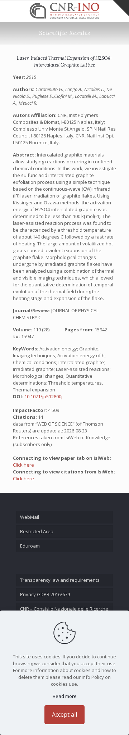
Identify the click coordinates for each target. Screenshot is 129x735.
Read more (65, 696)
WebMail (29, 517)
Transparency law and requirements (60, 580)
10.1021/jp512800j (43, 396)
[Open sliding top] (121, 8)
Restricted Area (36, 531)
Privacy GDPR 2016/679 (45, 594)
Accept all (64, 714)
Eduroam (30, 546)
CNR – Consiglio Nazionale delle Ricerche (64, 608)
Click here (23, 465)
